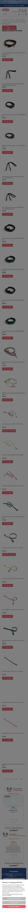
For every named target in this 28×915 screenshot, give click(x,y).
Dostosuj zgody (14, 902)
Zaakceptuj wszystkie (14, 906)
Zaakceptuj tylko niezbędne (14, 898)
